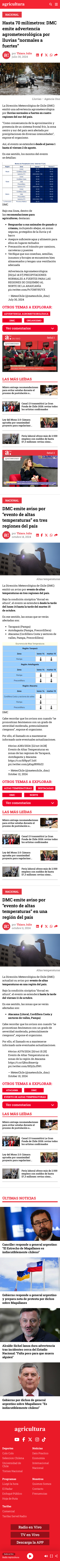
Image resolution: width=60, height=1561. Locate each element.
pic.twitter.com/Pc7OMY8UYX (26, 289)
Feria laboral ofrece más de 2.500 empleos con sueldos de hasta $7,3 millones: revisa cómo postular (39, 438)
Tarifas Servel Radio (14, 1516)
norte (34, 794)
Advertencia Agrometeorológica (26, 313)
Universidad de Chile (11, 1464)
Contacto (37, 1488)
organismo (34, 320)
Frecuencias (39, 1493)
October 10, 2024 (18, 1076)
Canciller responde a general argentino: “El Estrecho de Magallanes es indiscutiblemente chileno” (29, 1248)
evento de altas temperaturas (25, 1096)
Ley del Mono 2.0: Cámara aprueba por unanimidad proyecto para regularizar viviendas (16, 422)
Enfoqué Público (12, 1493)
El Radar (7, 1488)
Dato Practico (40, 1453)
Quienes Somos (41, 1484)
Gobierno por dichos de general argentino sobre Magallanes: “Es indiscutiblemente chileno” (24, 1403)
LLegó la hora (10, 1484)
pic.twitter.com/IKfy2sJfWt (24, 1066)
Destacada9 (45, 788)
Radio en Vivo (30, 1527)
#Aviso (12, 745)
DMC (12, 320)
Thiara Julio (24, 53)
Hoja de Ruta (10, 1498)
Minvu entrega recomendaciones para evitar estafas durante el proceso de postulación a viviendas (20, 390)
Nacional (12, 14)
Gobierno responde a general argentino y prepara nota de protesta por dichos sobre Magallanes (29, 1298)
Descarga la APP (30, 1542)
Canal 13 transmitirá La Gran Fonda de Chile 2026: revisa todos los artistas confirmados (40, 406)
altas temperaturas (18, 788)
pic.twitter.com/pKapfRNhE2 (26, 764)
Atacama (12, 1090)
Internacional (40, 1463)
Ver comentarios (18, 328)
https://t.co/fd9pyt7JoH (22, 760)
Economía (38, 1458)
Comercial (8, 1511)
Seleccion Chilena (13, 1458)
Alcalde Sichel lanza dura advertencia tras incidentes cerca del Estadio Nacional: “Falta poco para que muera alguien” (28, 1351)
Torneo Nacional (12, 1471)
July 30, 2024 (16, 299)
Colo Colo (8, 1453)
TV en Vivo (30, 1534)
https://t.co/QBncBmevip (23, 1062)
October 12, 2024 (18, 774)
